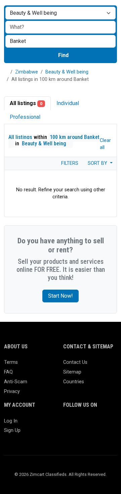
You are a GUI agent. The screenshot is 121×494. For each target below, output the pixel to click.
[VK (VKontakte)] (96, 435)
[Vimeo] (87, 435)
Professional (25, 117)
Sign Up (12, 430)
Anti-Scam (15, 382)
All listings (26, 103)
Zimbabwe (26, 72)
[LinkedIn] (96, 424)
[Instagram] (87, 424)
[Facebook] (67, 424)
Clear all (105, 144)
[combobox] (60, 41)
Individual (67, 103)
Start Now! (60, 296)
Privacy (12, 391)
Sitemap (72, 372)
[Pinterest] (106, 424)
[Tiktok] (67, 435)
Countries (73, 382)
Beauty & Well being (66, 72)
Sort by (98, 163)
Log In (10, 421)
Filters (69, 163)
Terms (11, 362)
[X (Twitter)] (77, 424)
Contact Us (75, 362)
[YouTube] (77, 435)
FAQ (8, 372)
